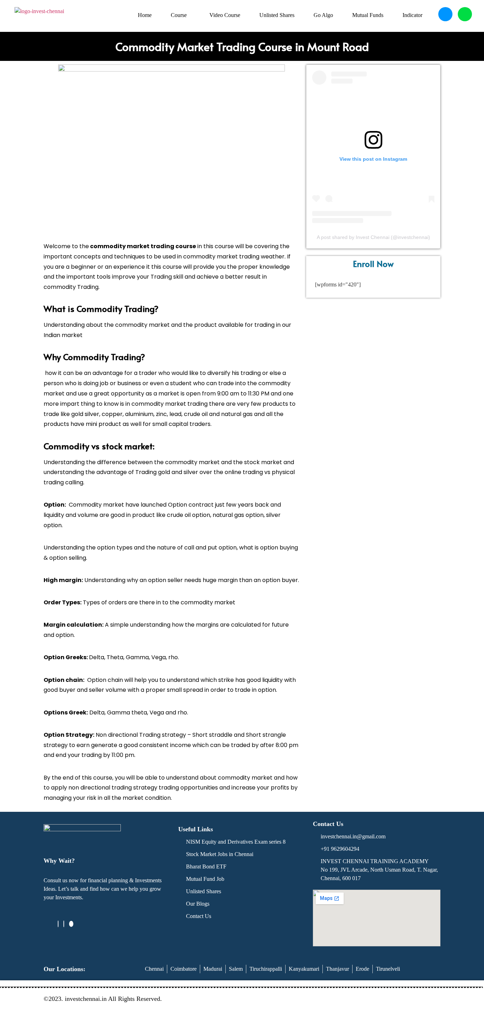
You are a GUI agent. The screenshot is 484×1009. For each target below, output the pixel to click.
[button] (180, 15)
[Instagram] (63, 923)
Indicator (412, 15)
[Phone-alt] (445, 14)
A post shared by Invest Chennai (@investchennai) (373, 237)
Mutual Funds (367, 15)
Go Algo (323, 15)
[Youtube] (71, 924)
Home (145, 15)
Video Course (224, 15)
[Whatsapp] (465, 14)
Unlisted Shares (276, 15)
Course (179, 15)
